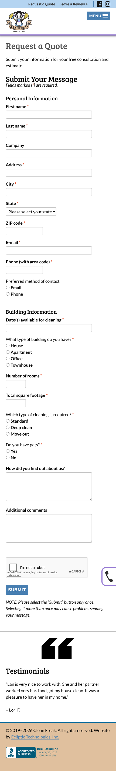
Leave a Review (73, 3)
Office (17, 358)
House (17, 345)
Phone (17, 294)
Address (15, 164)
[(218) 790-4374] (108, 576)
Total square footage (27, 395)
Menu (95, 15)
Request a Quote (41, 3)
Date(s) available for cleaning (35, 320)
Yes (14, 451)
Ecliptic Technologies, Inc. (35, 737)
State (12, 203)
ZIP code (15, 223)
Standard (19, 421)
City (11, 184)
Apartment (21, 352)
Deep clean (21, 427)
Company (15, 145)
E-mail (13, 242)
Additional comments (26, 510)
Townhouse (22, 365)
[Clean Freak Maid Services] (19, 21)
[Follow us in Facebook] (99, 4)
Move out (20, 434)
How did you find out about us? (35, 468)
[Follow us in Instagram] (107, 4)
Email (16, 287)
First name (17, 106)
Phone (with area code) (29, 261)
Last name (17, 126)
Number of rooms (24, 376)
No (13, 457)
